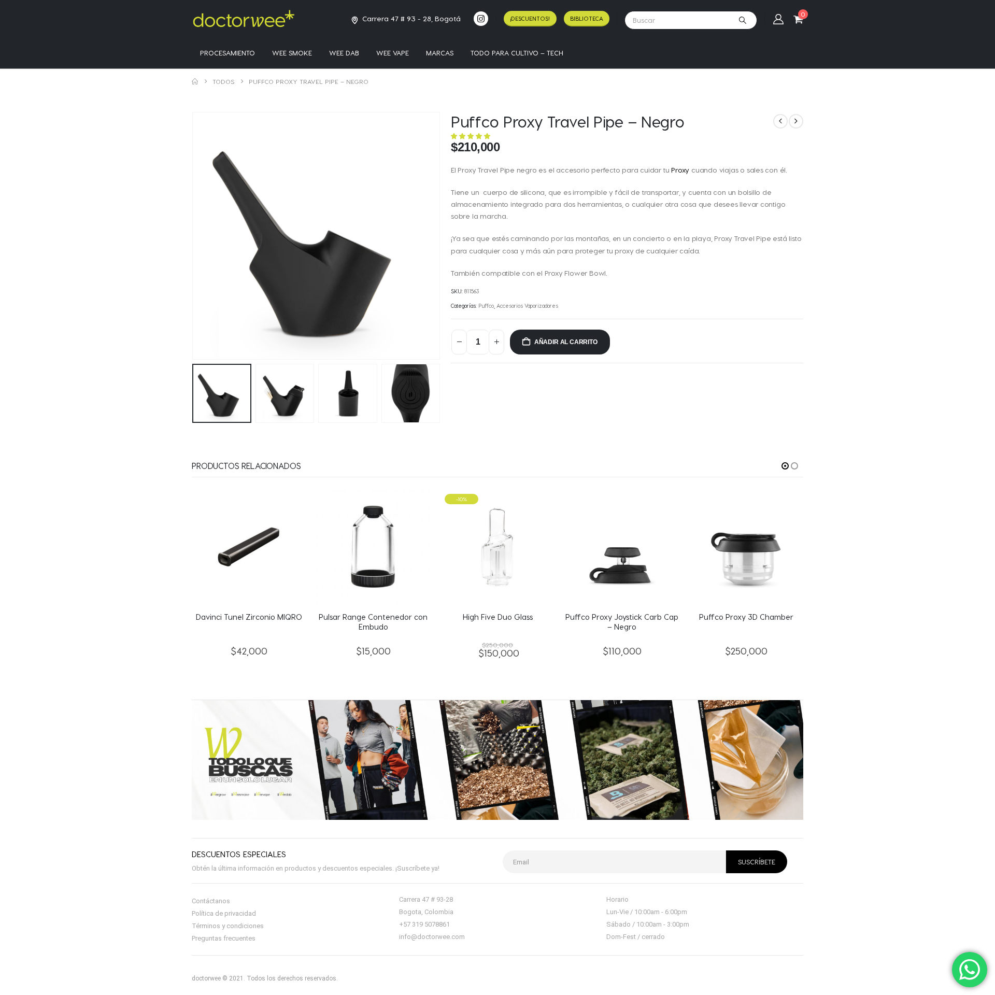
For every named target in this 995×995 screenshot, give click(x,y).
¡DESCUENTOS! (530, 18)
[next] (796, 121)
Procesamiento (227, 52)
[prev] (780, 121)
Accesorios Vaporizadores (527, 306)
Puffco (486, 306)
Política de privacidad (224, 913)
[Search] (743, 20)
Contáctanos (211, 901)
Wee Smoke (292, 52)
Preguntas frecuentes (223, 938)
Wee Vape (392, 52)
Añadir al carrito (566, 342)
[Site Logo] (243, 18)
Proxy (680, 169)
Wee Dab (344, 52)
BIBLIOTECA (586, 18)
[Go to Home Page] (195, 81)
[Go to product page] (249, 547)
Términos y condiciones (228, 926)
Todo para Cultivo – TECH (517, 52)
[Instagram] (481, 18)
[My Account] (778, 18)
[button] (194, 236)
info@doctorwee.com (432, 937)
